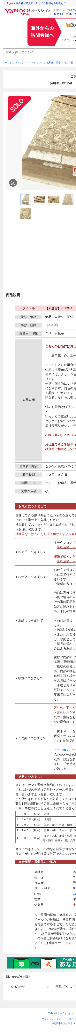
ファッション (34, 62)
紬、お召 (68, 62)
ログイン (59, 13)
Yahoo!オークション (60, 1013)
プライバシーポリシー (53, 1019)
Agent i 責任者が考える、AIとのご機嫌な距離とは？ (36, 3)
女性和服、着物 (52, 62)
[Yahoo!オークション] (27, 9)
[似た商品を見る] (13, 183)
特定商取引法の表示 (62, 1023)
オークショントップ (13, 62)
